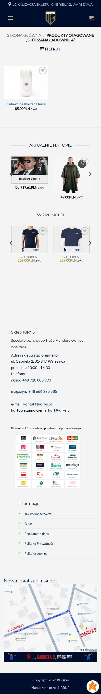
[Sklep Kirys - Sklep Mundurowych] (50, 18)
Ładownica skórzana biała (26, 104)
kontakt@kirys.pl (37, 404)
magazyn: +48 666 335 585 (34, 391)
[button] (10, 18)
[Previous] (11, 183)
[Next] (90, 183)
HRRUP (64, 687)
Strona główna (24, 35)
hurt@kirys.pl (59, 410)
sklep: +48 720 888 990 (31, 380)
